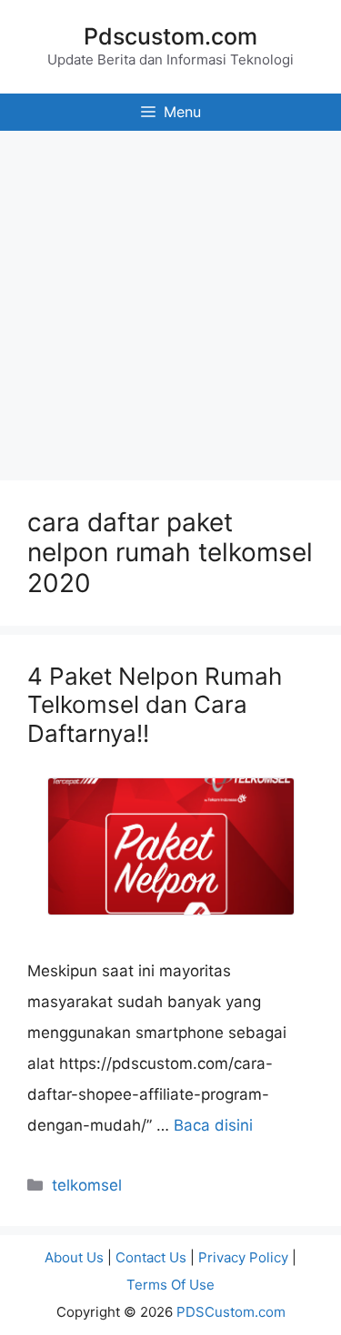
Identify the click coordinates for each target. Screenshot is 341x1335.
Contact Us (150, 1257)
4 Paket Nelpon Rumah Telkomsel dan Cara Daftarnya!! (154, 704)
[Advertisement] (170, 301)
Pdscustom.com (170, 36)
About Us (74, 1257)
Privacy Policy (243, 1257)
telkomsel (87, 1185)
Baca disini (213, 1125)
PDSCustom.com (231, 1311)
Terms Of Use (170, 1284)
